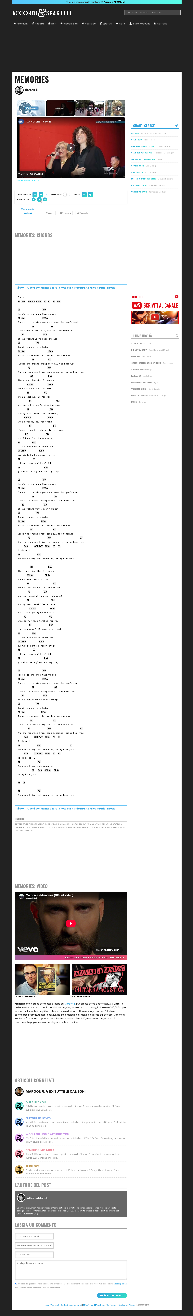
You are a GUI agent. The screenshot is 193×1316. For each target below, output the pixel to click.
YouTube (90, 23)
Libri (53, 23)
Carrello (161, 23)
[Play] (90, 108)
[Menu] (14, 7)
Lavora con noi (75, 1305)
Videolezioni (70, 23)
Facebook (100, 1305)
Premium (22, 23)
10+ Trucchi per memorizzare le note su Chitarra (68, 287)
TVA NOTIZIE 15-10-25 (38, 121)
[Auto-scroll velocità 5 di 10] (39, 199)
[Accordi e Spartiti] (41, 17)
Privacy (132, 1305)
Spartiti (107, 23)
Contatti (64, 1305)
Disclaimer (123, 1305)
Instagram (112, 1305)
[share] (119, 120)
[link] (21, 121)
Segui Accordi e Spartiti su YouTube (93, 957)
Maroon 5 (70, 1003)
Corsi (121, 23)
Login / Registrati (52, 1305)
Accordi (39, 23)
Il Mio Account (141, 23)
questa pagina (120, 1284)
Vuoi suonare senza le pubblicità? (95, 2)
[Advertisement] (97, 48)
